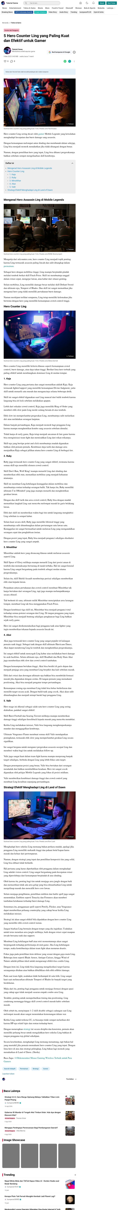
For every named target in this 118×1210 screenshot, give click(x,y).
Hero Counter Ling (15, 171)
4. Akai (12, 183)
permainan (9, 266)
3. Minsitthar (15, 180)
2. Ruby (12, 177)
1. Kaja (12, 174)
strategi (26, 1029)
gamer (41, 133)
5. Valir (12, 187)
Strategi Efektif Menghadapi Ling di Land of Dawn (30, 190)
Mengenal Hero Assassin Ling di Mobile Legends (29, 168)
